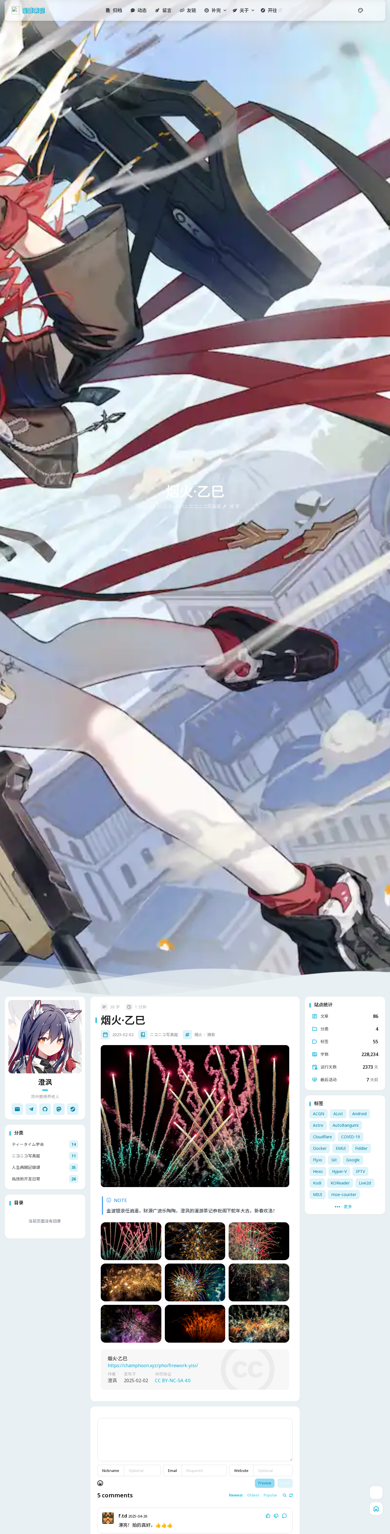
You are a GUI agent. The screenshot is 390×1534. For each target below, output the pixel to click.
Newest (236, 1495)
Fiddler (361, 1148)
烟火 (198, 1034)
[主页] (376, 1508)
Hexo (318, 1171)
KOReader (340, 1183)
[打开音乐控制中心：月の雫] (376, 1492)
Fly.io (317, 1160)
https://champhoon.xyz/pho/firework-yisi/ (153, 1366)
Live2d (365, 1183)
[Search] (346, 10)
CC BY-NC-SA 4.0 (173, 1381)
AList (338, 1113)
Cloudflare (322, 1136)
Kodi (317, 1183)
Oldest (253, 1495)
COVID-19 (350, 1136)
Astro (318, 1125)
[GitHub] (45, 1109)
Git (334, 1160)
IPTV (360, 1171)
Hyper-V (339, 1171)
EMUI (341, 1148)
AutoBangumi (346, 1125)
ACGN (318, 1113)
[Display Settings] (360, 10)
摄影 (211, 1034)
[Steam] (73, 1109)
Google (353, 1160)
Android (359, 1113)
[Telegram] (31, 1109)
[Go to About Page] (45, 1036)
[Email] (17, 1109)
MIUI (317, 1194)
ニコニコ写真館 (164, 1034)
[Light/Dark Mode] (374, 10)
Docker (319, 1148)
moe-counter (343, 1194)
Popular (270, 1495)
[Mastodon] (59, 1109)
